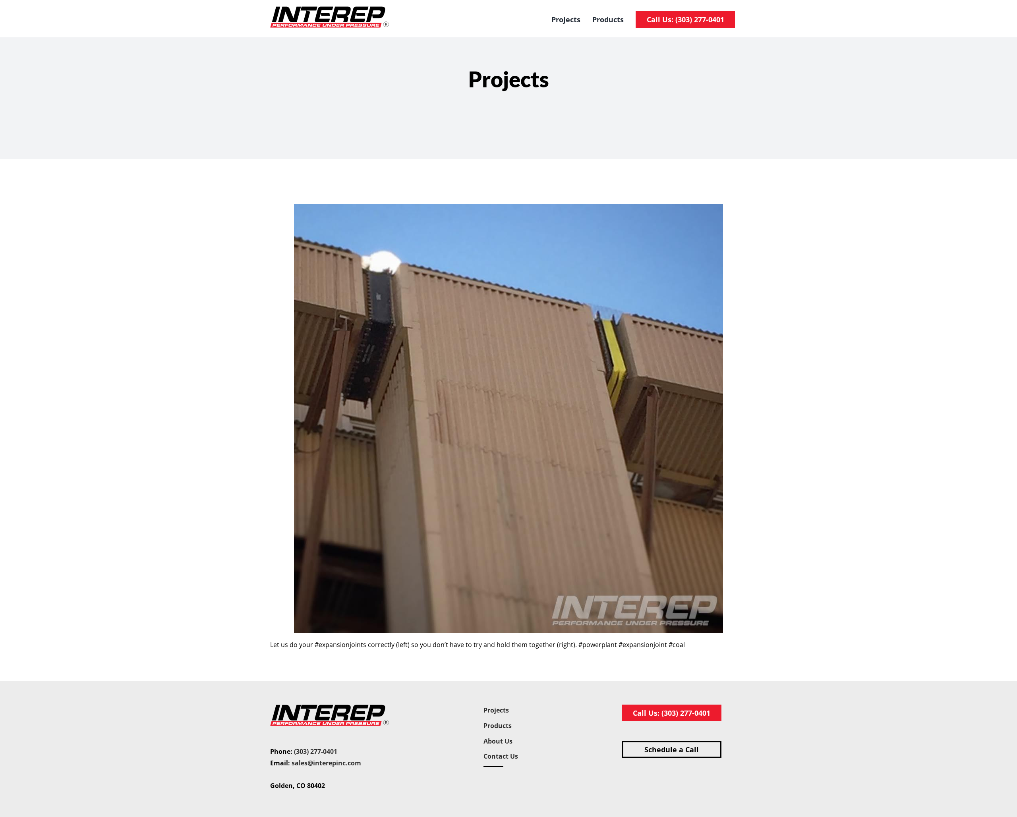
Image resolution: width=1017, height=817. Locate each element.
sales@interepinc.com (326, 763)
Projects (496, 710)
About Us (497, 741)
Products (497, 725)
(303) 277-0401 (315, 751)
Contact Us (500, 756)
